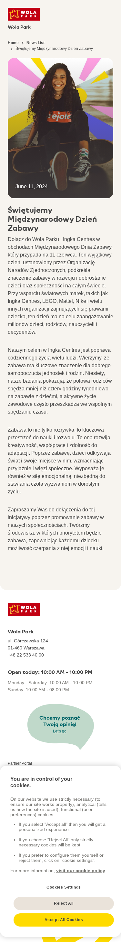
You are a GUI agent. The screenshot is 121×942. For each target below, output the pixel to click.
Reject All (64, 903)
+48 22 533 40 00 (26, 655)
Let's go (59, 731)
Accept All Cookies (64, 920)
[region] (60, 851)
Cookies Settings (63, 887)
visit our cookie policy (80, 870)
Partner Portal (20, 763)
